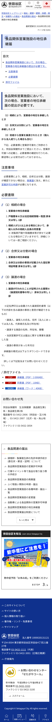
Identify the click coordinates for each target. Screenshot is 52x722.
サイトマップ (11, 626)
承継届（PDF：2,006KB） (30, 377)
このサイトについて (14, 605)
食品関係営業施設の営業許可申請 (25, 466)
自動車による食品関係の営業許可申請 (27, 502)
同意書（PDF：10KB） (29, 382)
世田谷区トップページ (11, 13)
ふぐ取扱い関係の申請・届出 (23, 484)
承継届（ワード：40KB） (30, 388)
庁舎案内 (9, 658)
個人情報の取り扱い (14, 616)
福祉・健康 (29, 13)
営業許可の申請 (9, 184)
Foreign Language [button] (38, 6)
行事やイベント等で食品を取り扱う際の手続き (27, 473)
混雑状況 (32, 719)
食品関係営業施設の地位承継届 (24, 507)
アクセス (45, 719)
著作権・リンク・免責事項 (18, 621)
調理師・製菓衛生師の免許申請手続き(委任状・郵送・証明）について (27, 459)
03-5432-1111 (18, 649)
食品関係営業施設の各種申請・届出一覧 (27, 490)
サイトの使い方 (12, 610)
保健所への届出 (12, 16)
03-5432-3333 (22, 686)
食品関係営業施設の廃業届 (21, 479)
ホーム (6, 719)
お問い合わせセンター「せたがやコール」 (34, 672)
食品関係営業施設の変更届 (21, 497)
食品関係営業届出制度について (24, 512)
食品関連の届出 (29, 16)
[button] (29, 5)
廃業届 (30, 180)
